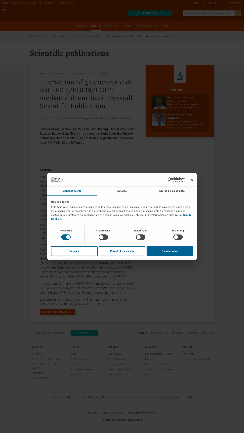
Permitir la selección (122, 251)
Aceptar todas (170, 251)
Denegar (74, 251)
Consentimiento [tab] (72, 190)
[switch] (103, 237)
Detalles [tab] (122, 190)
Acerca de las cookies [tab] (172, 190)
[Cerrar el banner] (192, 180)
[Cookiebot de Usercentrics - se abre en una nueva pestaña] (170, 179)
